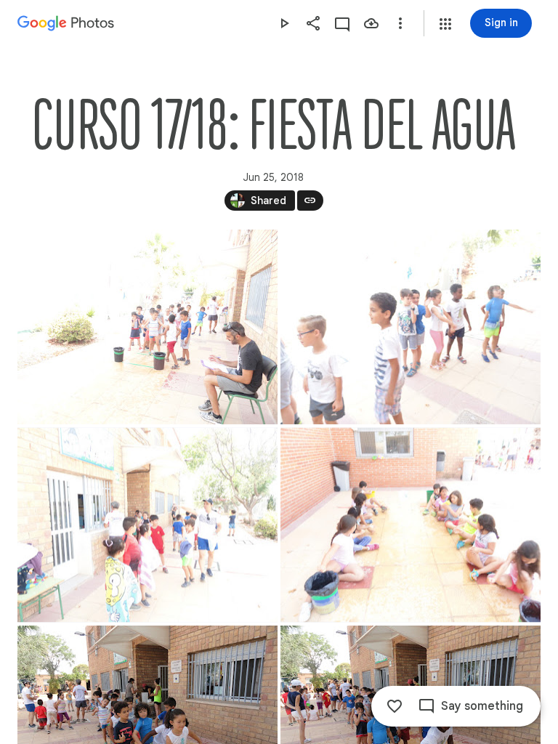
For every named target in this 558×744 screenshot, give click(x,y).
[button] (445, 24)
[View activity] (342, 23)
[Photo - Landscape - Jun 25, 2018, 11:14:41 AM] (410, 327)
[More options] (400, 23)
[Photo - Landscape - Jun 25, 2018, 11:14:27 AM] (147, 327)
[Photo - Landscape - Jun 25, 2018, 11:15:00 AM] (147, 525)
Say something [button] (482, 706)
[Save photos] (371, 23)
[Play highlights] (284, 23)
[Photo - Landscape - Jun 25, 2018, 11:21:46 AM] (410, 525)
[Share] (313, 23)
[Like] (394, 706)
